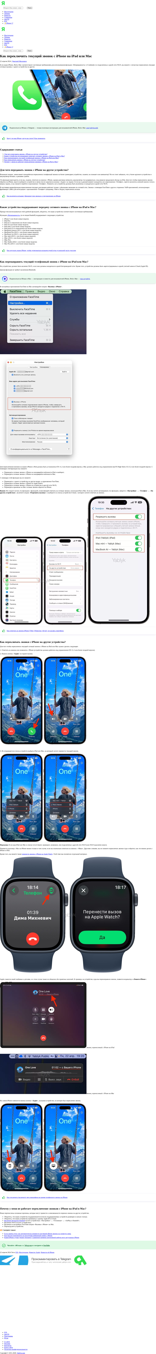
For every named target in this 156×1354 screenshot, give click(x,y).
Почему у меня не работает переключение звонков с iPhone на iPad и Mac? (31, 162)
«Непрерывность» (13, 215)
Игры (6, 1338)
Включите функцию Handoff (14, 1221)
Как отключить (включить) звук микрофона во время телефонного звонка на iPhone (37, 1197)
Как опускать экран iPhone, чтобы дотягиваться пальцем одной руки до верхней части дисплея (41, 250)
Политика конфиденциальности (15, 1349)
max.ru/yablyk (85, 279)
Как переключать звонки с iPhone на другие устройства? (24, 160)
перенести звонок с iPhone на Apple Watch (37, 854)
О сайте (7, 1342)
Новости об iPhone (47, 1252)
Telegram (28, 1245)
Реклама (7, 1344)
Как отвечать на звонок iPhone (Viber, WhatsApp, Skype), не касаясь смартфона (35, 631)
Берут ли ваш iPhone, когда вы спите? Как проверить (26, 138)
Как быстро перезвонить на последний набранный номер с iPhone (28, 1235)
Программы (8, 1336)
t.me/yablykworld (92, 128)
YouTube (46, 1245)
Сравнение (8, 17)
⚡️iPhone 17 (8, 23)
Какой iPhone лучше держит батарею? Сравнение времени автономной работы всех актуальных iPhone (41, 1237)
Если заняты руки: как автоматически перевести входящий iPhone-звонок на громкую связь (37, 1234)
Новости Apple (34, 1252)
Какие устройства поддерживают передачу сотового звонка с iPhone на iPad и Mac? (34, 156)
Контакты (7, 1345)
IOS (5, 21)
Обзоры (7, 13)
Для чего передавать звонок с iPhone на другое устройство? (25, 154)
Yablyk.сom (21, 1353)
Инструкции (8, 12)
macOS (6, 19)
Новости (7, 15)
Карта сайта (8, 1347)
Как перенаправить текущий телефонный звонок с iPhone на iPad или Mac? (31, 158)
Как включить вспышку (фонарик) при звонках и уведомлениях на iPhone (33, 196)
